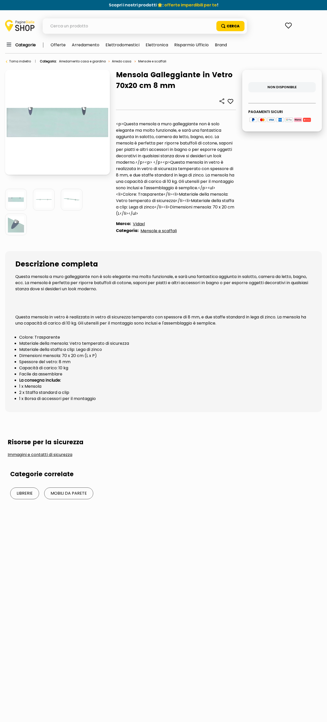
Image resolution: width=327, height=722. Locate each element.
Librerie (25, 493)
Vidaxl (139, 224)
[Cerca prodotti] (230, 26)
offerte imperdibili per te (190, 5)
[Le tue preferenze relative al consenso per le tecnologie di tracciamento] (318, 713)
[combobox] (145, 26)
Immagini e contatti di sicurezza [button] (40, 454)
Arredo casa (121, 61)
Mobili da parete (69, 493)
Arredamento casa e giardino (82, 61)
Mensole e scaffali (152, 61)
